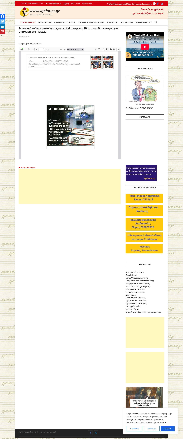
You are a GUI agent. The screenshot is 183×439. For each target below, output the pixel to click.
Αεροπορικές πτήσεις (135, 272)
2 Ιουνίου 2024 (24, 36)
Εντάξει (168, 428)
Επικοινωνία (87, 3)
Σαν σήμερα (131, 295)
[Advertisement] (70, 186)
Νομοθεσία (112, 22)
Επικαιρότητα (44, 22)
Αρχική (66, 3)
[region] (150, 421)
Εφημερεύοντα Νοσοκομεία (137, 283)
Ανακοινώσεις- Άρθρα (64, 22)
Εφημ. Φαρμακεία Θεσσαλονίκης (140, 280)
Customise (134, 428)
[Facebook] (2, 16)
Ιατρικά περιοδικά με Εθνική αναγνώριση (143, 312)
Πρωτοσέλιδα (127, 22)
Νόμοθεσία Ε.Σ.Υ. (144, 22)
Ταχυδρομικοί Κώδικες (135, 297)
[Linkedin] (2, 26)
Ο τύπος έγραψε (27, 22)
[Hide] (1, 36)
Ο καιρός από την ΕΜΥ (135, 292)
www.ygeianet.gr (44, 10)
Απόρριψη (152, 428)
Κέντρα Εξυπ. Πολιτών (135, 289)
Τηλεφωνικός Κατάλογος (136, 303)
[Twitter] (2, 21)
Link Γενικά (75, 3)
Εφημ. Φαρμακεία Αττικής (137, 278)
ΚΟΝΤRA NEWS (28, 167)
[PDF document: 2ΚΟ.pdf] (70, 103)
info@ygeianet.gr (54, 3)
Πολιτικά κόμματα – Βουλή (91, 22)
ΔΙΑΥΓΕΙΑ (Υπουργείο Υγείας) (138, 286)
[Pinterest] (2, 31)
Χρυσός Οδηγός (132, 309)
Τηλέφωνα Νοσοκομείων (136, 300)
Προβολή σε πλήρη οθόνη (30, 43)
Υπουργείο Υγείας (133, 306)
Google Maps (131, 275)
